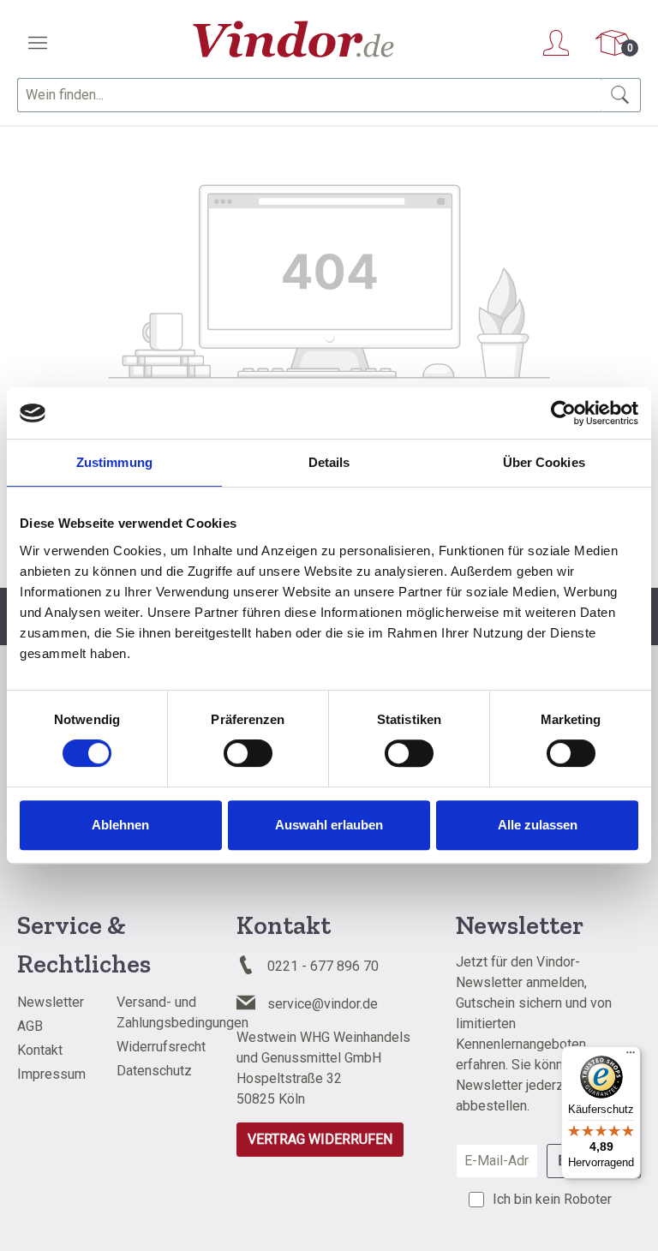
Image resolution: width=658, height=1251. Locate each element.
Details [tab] (329, 462)
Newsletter (50, 1002)
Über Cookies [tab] (544, 462)
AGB (30, 1026)
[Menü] (37, 43)
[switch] (248, 753)
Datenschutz (154, 1070)
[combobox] (309, 95)
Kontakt (40, 1050)
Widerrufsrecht (161, 1047)
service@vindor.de (322, 1004)
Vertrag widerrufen (320, 1139)
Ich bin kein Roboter (552, 1199)
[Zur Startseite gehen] (293, 39)
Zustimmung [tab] (114, 462)
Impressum (51, 1074)
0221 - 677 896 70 (323, 966)
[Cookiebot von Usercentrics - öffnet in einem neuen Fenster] (563, 413)
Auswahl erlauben (329, 824)
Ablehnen (120, 824)
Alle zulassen (537, 824)
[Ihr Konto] (556, 43)
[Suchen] (621, 95)
